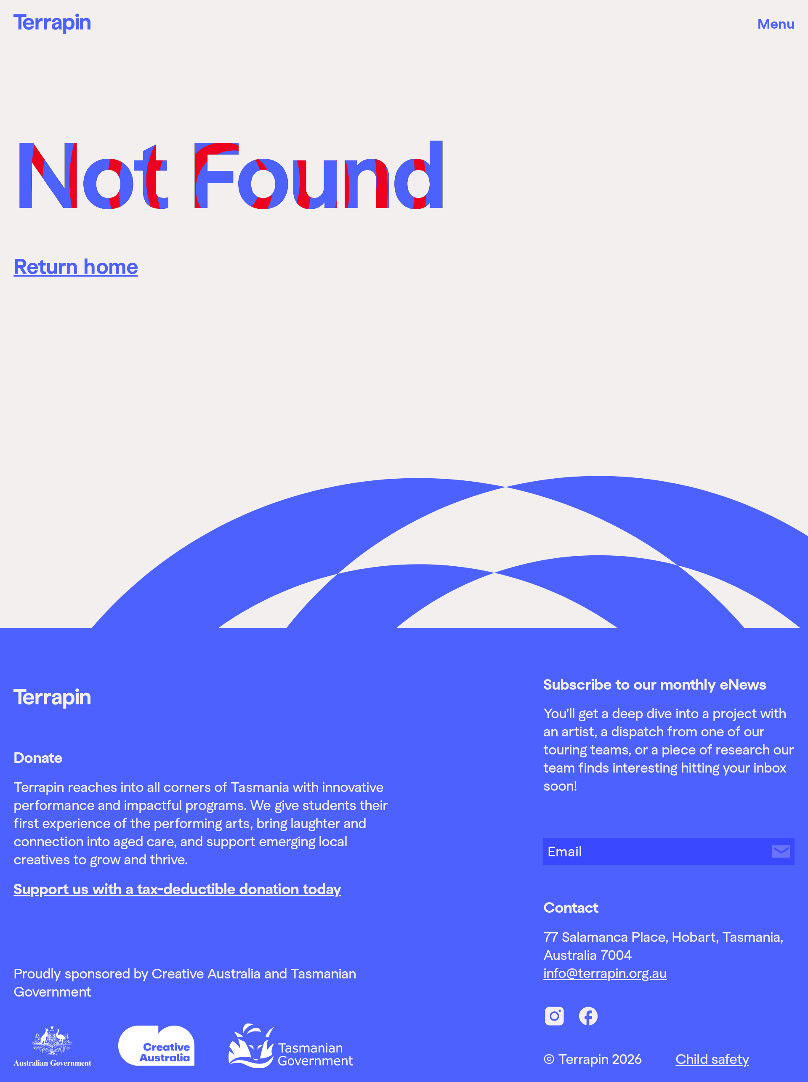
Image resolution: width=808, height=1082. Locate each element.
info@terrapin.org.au (605, 973)
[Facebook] (588, 1016)
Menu (776, 24)
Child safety (712, 1059)
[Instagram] (554, 1016)
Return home (75, 266)
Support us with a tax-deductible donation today (177, 889)
